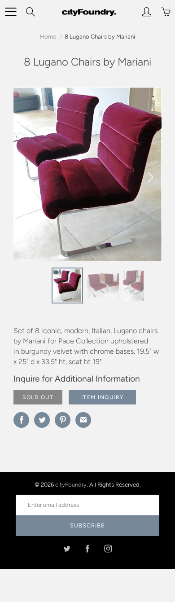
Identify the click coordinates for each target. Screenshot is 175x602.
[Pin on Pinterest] (62, 420)
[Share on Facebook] (21, 420)
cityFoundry (71, 484)
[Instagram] (108, 548)
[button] (150, 177)
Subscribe (87, 525)
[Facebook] (88, 548)
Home (48, 36)
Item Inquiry (102, 397)
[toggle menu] (10, 11)
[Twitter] (67, 548)
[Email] (83, 420)
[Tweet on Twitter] (42, 420)
